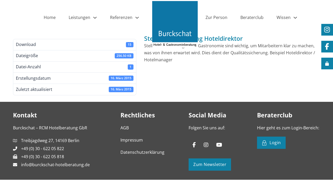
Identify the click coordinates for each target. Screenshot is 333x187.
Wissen (284, 17)
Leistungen (79, 17)
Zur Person (216, 17)
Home (50, 17)
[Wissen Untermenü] (295, 18)
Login (275, 142)
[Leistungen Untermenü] (95, 18)
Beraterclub (252, 17)
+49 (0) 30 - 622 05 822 (42, 148)
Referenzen (121, 17)
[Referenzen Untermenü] (137, 18)
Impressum (131, 140)
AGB (124, 128)
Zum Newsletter (209, 164)
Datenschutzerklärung (142, 152)
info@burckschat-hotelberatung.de (55, 165)
